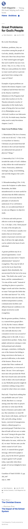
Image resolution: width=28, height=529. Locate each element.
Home (4, 15)
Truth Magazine (8, 8)
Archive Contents (9, 490)
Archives (12, 15)
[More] (19, 16)
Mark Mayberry (8, 35)
